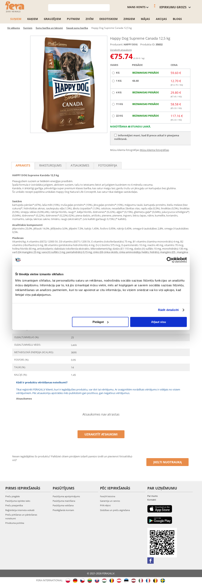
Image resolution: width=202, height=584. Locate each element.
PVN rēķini (105, 505)
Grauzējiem (52, 19)
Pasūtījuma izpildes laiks (17, 500)
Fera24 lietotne (107, 496)
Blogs (177, 19)
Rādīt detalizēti (168, 310)
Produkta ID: (147, 44)
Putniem (73, 19)
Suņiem (15, 19)
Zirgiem (129, 19)
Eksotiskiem (108, 19)
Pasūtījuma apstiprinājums (66, 496)
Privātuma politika (14, 522)
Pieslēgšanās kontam (63, 510)
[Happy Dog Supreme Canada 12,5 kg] (68, 84)
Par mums (152, 495)
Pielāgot (98, 322)
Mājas (145, 19)
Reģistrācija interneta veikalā (19, 510)
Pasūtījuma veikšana (63, 505)
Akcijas (161, 19)
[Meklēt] (106, 7)
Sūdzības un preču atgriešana (115, 510)
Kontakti (151, 499)
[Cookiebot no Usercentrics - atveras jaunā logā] (169, 260)
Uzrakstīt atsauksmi (121, 49)
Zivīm (90, 19)
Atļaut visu (158, 322)
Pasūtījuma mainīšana (64, 500)
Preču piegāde (12, 496)
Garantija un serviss (110, 500)
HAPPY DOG (131, 44)
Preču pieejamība (14, 505)
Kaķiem (32, 19)
